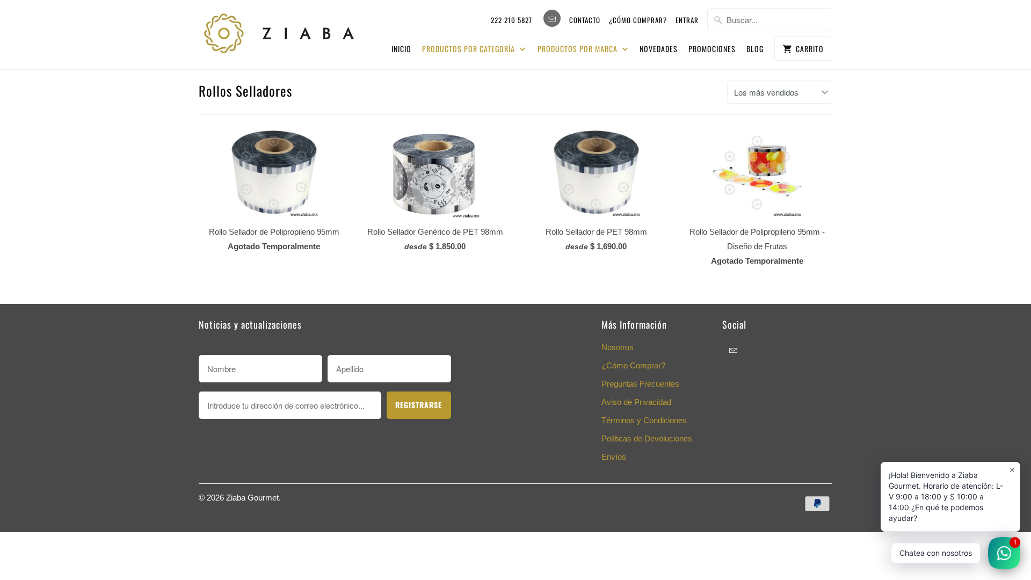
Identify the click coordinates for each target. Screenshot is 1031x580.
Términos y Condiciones (644, 420)
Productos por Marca (579, 48)
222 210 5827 (511, 20)
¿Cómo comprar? (638, 20)
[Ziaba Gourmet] (279, 31)
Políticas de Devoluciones (646, 438)
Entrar (687, 20)
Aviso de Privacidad (636, 402)
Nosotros (617, 347)
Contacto (584, 20)
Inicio (401, 48)
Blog (755, 48)
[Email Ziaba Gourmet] (552, 18)
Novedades (659, 48)
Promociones (712, 48)
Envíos (613, 456)
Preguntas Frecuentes (640, 383)
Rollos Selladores (245, 90)
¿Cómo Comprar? (633, 365)
